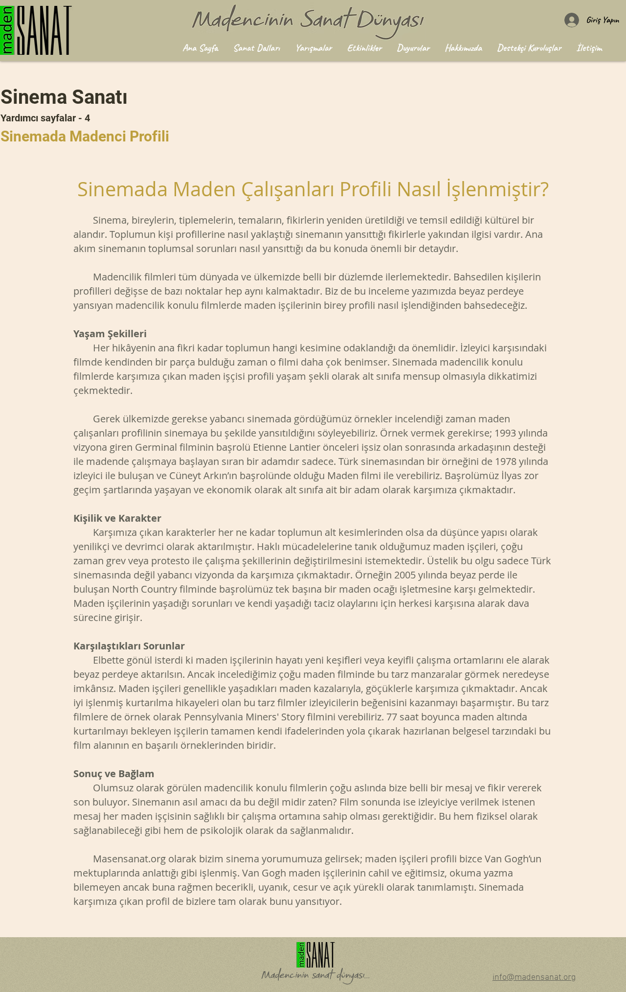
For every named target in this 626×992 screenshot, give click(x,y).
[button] (256, 48)
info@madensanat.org (534, 977)
